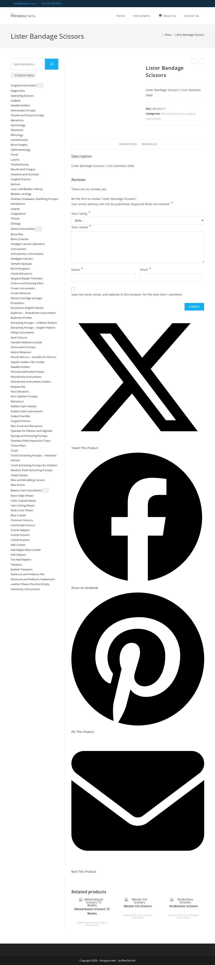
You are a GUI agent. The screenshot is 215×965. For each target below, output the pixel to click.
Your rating (80, 213)
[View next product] (201, 61)
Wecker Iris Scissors (138, 906)
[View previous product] (194, 61)
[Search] (52, 64)
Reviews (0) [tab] (149, 144)
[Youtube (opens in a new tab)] (202, 3)
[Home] (160, 35)
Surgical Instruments (96, 924)
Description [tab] (128, 144)
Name (77, 269)
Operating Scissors (172, 113)
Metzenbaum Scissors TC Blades (92, 911)
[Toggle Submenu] (40, 85)
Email (145, 269)
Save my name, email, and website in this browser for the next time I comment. (127, 294)
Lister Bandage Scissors (189, 35)
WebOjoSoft (128, 960)
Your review (81, 227)
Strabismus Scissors (183, 906)
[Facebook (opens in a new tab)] (198, 3)
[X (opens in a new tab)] (193, 3)
